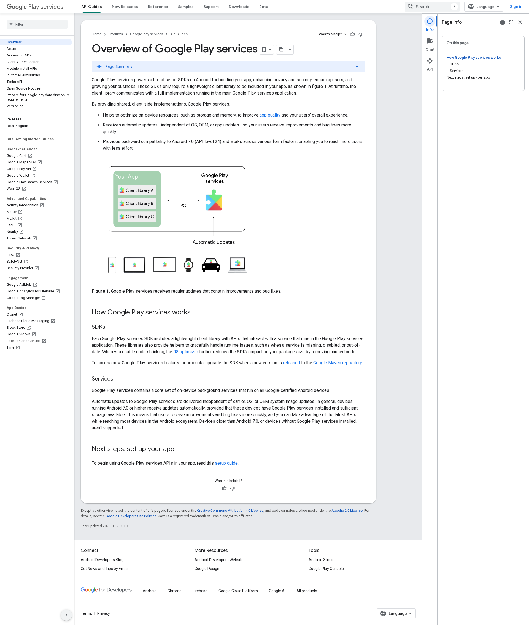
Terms (86, 613)
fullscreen (511, 22)
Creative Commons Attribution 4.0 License (230, 510)
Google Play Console (326, 568)
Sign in (516, 6)
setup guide (226, 463)
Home (96, 34)
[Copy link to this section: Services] (118, 379)
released (291, 362)
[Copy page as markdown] (281, 49)
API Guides (91, 6)
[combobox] (432, 7)
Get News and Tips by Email (104, 568)
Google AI (277, 591)
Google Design (207, 568)
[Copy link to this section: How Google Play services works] (196, 312)
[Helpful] (353, 34)
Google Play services (146, 34)
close (520, 22)
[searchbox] (37, 24)
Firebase (200, 591)
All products (306, 591)
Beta (263, 6)
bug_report (502, 22)
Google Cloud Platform (238, 591)
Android (149, 591)
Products (116, 34)
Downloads (239, 6)
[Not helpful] (361, 34)
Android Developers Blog (102, 559)
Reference (158, 6)
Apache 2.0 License (347, 510)
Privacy (103, 613)
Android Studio (321, 559)
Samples (186, 6)
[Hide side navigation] (66, 615)
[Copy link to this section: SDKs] (110, 327)
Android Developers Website (219, 559)
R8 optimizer (185, 351)
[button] (228, 66)
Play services (45, 6)
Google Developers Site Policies (131, 516)
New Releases (125, 6)
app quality (270, 115)
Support (211, 6)
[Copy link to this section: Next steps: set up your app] (179, 449)
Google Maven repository (337, 362)
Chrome (175, 591)
